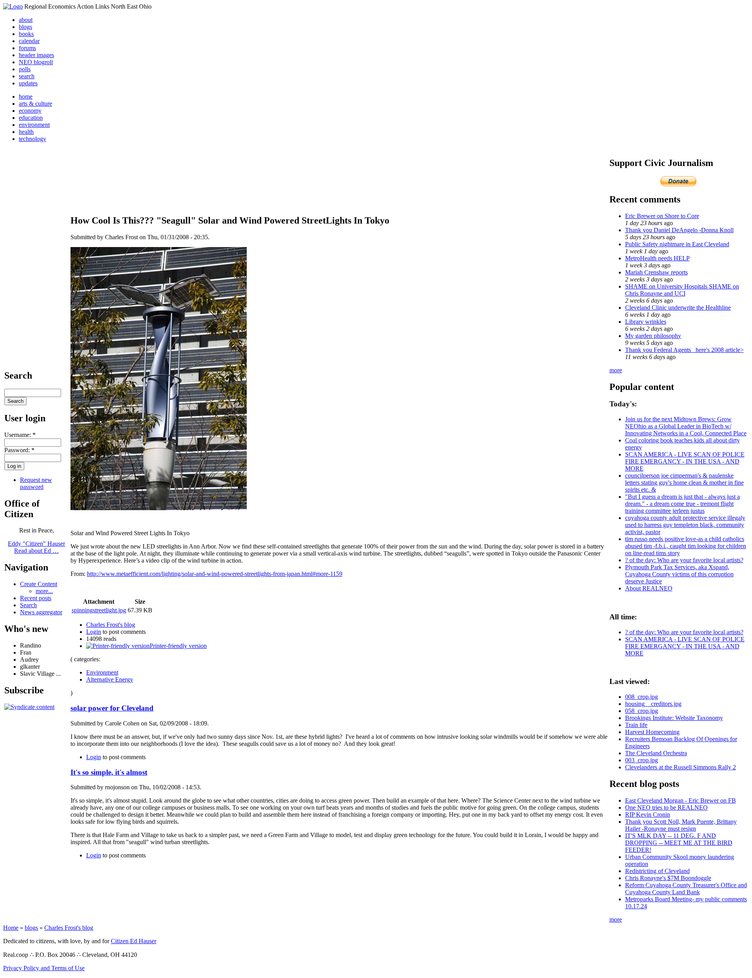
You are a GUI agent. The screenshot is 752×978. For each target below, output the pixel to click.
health (26, 131)
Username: (20, 434)
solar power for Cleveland (112, 708)
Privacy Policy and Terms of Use (44, 968)
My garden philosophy (653, 335)
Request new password (36, 483)
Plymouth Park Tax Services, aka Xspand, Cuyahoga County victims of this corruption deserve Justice (679, 574)
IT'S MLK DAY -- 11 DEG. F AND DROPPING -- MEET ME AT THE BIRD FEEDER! (678, 842)
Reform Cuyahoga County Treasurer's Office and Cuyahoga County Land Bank (686, 888)
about (26, 19)
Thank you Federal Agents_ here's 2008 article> (684, 349)
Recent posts (35, 598)
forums (27, 48)
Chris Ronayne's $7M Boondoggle (668, 878)
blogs (25, 26)
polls (25, 69)
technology (32, 138)
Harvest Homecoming (652, 732)
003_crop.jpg (641, 760)
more (615, 370)
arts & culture (35, 103)
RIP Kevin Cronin (647, 814)
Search (28, 605)
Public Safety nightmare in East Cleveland (677, 244)
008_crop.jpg (641, 696)
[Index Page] (13, 6)
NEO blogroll (36, 62)
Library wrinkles (645, 321)
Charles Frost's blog (110, 624)
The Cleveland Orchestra (656, 753)
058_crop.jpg (641, 710)
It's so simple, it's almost (108, 772)
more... (44, 591)
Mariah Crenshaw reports (656, 272)
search (26, 76)
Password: (19, 450)
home (26, 96)
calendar (29, 41)
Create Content (38, 584)
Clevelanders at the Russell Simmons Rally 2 (680, 767)
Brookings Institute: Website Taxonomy (674, 718)
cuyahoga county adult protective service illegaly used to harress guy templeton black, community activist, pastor (685, 524)
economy (30, 110)
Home (10, 927)
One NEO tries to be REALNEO (666, 807)
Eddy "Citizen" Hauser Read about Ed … (36, 547)
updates (28, 83)
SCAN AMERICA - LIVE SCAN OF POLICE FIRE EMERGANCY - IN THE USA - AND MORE (685, 461)
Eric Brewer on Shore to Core (662, 216)
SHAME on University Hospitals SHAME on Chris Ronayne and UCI (682, 290)
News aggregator (41, 612)
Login (93, 631)
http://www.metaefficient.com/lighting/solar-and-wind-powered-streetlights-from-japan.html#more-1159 (214, 573)
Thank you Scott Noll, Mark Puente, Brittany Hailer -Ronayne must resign (681, 825)
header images (36, 55)
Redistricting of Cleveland (657, 871)
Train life (636, 725)
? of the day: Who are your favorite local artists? (684, 560)
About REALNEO (648, 588)
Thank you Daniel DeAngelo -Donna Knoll (679, 230)
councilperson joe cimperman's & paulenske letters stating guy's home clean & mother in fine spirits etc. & (684, 482)
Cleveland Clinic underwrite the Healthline (678, 307)
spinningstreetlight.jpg (99, 610)
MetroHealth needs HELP (657, 258)
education (31, 117)
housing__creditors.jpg (653, 703)
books (26, 34)
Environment (102, 672)
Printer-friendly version (178, 645)
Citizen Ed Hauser (133, 941)
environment (34, 124)
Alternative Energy (109, 679)
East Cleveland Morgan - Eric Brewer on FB (680, 800)
